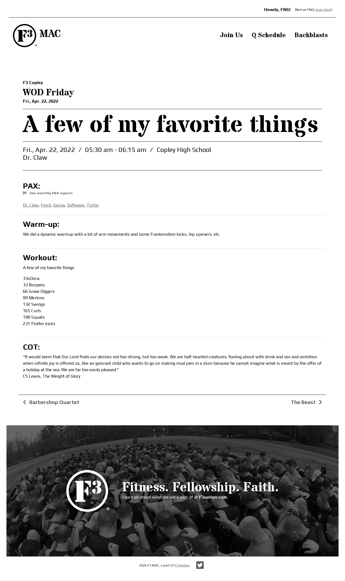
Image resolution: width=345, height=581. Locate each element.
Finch (46, 205)
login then (323, 10)
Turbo (93, 205)
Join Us (231, 35)
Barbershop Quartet (53, 402)
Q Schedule (269, 35)
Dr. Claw (31, 205)
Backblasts (311, 35)
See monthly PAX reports (51, 193)
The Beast (304, 402)
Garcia (59, 205)
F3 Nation (182, 565)
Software (75, 205)
